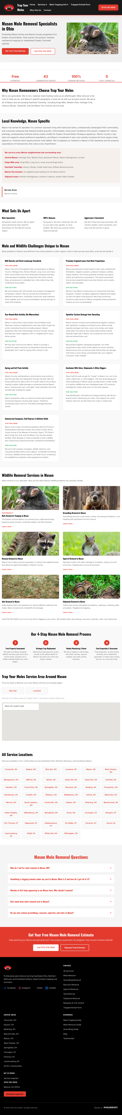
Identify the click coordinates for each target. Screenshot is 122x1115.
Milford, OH (31, 780)
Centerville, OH (51, 802)
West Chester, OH (111, 770)
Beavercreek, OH (111, 802)
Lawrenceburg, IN (11, 834)
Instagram (26, 988)
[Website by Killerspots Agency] (110, 1107)
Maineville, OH (111, 795)
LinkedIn (52, 988)
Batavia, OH (31, 769)
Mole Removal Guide (72, 1025)
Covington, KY (91, 813)
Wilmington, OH (71, 833)
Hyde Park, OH (91, 780)
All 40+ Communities (13, 1066)
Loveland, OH (71, 769)
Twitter (40, 988)
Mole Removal (69, 975)
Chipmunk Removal (71, 998)
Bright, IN (31, 833)
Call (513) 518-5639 (42, 51)
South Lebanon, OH (31, 803)
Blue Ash (13, 691)
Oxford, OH (91, 795)
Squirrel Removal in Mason (73, 558)
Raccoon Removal (71, 985)
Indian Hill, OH (71, 780)
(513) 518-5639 (108, 7)
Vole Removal (69, 994)
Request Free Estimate (75, 947)
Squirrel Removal (70, 989)
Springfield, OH (51, 813)
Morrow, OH (11, 802)
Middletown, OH (71, 795)
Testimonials (68, 1038)
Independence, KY (51, 824)
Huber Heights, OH (11, 814)
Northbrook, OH (11, 795)
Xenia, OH (71, 813)
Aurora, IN (111, 823)
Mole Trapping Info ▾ (58, 4)
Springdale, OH (51, 787)
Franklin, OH (31, 795)
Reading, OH (91, 787)
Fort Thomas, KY (11, 823)
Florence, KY (91, 823)
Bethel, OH (51, 780)
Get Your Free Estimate (15, 51)
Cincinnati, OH (11, 769)
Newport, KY (111, 813)
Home (32, 4)
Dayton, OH (71, 802)
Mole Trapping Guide (72, 1020)
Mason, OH (91, 769)
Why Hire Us (35, 10)
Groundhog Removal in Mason (74, 512)
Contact (47, 10)
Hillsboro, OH (51, 795)
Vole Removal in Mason (11, 601)
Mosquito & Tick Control (73, 1003)
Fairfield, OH (111, 780)
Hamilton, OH (11, 787)
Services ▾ (42, 4)
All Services (68, 971)
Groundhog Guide (70, 1029)
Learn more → (8, 526)
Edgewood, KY (31, 823)
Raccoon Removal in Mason (12, 558)
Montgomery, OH (11, 780)
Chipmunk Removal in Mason (74, 601)
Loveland (37, 691)
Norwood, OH (71, 787)
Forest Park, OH (31, 787)
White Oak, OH (51, 833)
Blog (65, 1034)
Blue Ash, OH (51, 769)
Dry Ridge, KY (71, 823)
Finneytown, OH (111, 787)
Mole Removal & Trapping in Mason (15, 515)
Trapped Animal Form (80, 4)
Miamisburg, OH (31, 813)
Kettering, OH (91, 802)
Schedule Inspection (14, 1094)
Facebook (11, 988)
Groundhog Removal (72, 980)
